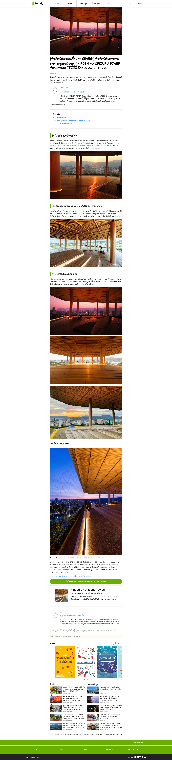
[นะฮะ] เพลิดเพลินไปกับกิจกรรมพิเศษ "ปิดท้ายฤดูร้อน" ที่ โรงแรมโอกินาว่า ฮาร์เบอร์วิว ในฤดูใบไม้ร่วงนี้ (111, 707)
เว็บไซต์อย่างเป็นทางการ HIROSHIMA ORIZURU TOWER (86, 581)
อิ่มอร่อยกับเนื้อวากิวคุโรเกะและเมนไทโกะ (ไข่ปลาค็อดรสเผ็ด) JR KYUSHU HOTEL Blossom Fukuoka (111, 725)
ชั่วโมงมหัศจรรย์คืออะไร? (63, 118)
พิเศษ (86, 750)
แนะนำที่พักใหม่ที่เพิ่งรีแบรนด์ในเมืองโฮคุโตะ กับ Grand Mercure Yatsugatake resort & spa (74, 707)
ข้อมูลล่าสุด (110, 750)
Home (38, 750)
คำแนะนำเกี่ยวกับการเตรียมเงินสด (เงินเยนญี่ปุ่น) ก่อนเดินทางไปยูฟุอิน (110, 688)
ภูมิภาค (62, 750)
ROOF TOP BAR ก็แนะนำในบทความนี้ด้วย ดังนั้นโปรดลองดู (70, 576)
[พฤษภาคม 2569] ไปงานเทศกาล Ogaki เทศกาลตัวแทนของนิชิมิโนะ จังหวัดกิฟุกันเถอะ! (110, 716)
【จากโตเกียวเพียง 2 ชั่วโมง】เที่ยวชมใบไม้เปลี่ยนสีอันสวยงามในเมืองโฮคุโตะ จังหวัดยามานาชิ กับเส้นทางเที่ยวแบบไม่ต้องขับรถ (74, 717)
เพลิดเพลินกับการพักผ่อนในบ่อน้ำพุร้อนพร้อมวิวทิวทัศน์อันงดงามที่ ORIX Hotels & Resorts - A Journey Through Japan (110, 699)
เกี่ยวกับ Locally (133, 750)
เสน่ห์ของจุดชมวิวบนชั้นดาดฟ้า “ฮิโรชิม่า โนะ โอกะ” (73, 121)
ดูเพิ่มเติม (116, 644)
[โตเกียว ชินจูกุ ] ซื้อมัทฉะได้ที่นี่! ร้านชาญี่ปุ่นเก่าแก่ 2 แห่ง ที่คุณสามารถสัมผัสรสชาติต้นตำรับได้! (74, 689)
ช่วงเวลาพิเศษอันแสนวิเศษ (64, 124)
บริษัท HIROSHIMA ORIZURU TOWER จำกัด (73, 92)
